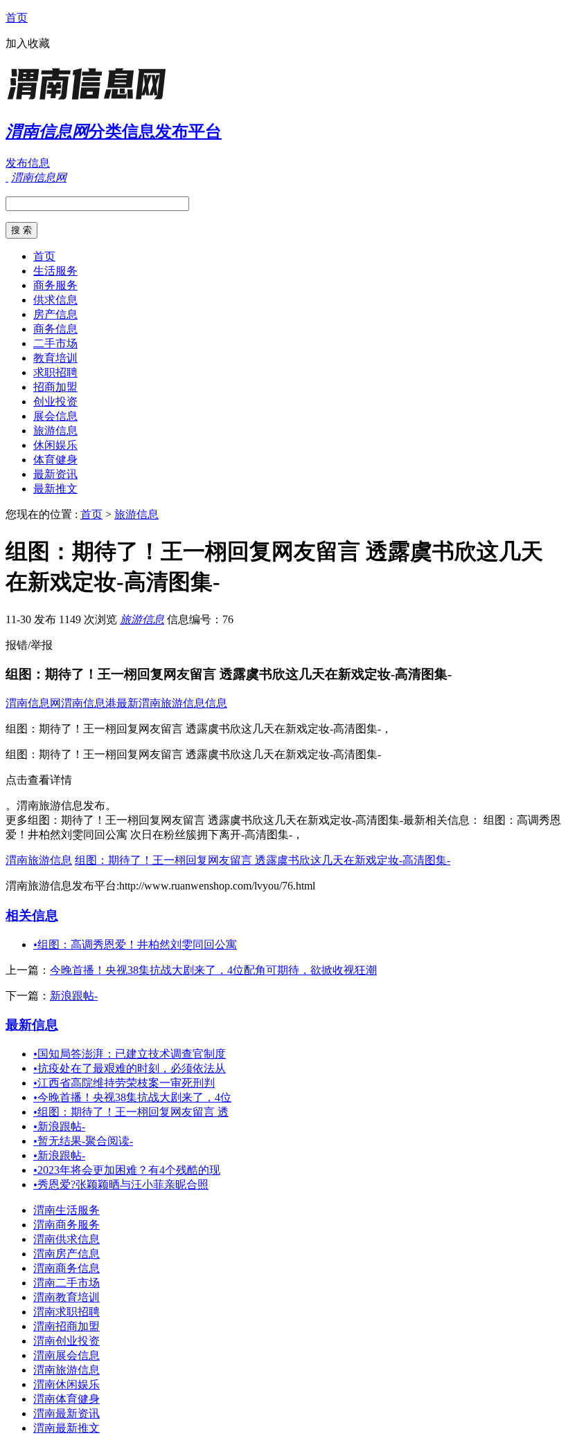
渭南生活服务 (66, 1210)
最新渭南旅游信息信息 (171, 703)
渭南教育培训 (66, 1297)
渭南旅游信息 (39, 860)
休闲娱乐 (55, 445)
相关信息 (32, 915)
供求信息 (55, 300)
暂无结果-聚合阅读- (83, 1141)
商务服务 (55, 285)
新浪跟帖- (74, 996)
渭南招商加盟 (66, 1326)
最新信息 (32, 1024)
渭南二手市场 (66, 1283)
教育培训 (55, 358)
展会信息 (55, 416)
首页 (17, 18)
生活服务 (55, 271)
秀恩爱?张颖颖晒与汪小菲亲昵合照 (120, 1184)
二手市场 (55, 343)
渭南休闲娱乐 (66, 1384)
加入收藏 (28, 43)
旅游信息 (55, 430)
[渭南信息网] (92, 100)
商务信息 (55, 329)
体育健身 (55, 460)
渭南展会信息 (66, 1355)
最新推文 (55, 489)
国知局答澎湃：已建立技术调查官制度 (129, 1054)
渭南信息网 (33, 703)
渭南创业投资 (66, 1341)
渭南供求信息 (66, 1239)
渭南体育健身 (66, 1399)
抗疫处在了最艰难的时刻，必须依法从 (129, 1068)
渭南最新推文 (66, 1428)
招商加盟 (55, 387)
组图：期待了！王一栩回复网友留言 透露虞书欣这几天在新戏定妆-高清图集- (262, 860)
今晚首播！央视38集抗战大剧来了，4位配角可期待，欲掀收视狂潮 (213, 970)
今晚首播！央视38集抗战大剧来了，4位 (132, 1097)
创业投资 (55, 401)
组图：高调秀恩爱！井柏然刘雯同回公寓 (135, 944)
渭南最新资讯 (66, 1413)
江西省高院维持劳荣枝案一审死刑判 (124, 1083)
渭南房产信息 (66, 1254)
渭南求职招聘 (66, 1312)
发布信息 (28, 163)
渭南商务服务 (66, 1225)
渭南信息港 (88, 703)
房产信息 (55, 314)
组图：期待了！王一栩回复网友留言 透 (131, 1112)
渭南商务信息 (66, 1268)
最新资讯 (55, 474)
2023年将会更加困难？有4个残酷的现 (126, 1170)
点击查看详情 (39, 780)
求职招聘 (55, 372)
